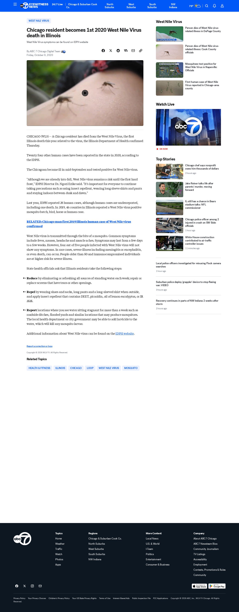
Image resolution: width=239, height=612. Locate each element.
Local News (152, 538)
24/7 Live (57, 4)
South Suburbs (152, 6)
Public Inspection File (141, 598)
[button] (15, 4)
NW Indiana (173, 6)
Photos (59, 559)
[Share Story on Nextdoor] (125, 50)
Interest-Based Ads (121, 598)
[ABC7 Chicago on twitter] (24, 586)
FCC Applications (160, 598)
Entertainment (153, 559)
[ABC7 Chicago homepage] (34, 5)
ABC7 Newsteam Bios (205, 544)
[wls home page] (22, 538)
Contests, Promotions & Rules (209, 570)
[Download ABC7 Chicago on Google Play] (217, 586)
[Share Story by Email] (133, 50)
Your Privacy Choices (37, 598)
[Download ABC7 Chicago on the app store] (199, 586)
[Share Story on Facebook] (103, 50)
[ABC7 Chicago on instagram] (32, 586)
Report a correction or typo (39, 346)
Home (58, 538)
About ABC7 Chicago (205, 538)
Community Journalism (206, 549)
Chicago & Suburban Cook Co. (81, 6)
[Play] (188, 127)
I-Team (149, 549)
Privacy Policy (19, 598)
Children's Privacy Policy (59, 598)
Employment (200, 564)
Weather (59, 544)
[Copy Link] (140, 50)
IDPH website (124, 333)
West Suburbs (131, 6)
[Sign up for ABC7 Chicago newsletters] (40, 586)
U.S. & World (152, 544)
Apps (58, 564)
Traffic (58, 549)
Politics (150, 554)
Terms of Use (104, 598)
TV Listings (199, 554)
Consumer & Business (157, 564)
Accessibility (200, 559)
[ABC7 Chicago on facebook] (16, 586)
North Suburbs (109, 6)
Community (199, 575)
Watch (58, 554)
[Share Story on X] (110, 50)
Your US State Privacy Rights (84, 598)
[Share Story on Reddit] (118, 50)
